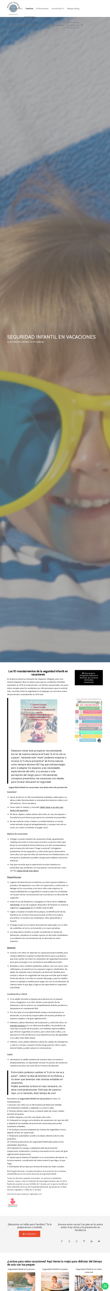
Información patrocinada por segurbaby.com (24, 1194)
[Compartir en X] (69, 1241)
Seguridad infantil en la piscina (21, 1269)
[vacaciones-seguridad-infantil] (89, 720)
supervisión (25, 907)
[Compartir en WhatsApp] (76, 1241)
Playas (10, 877)
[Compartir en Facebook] (61, 1241)
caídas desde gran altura (28, 870)
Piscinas (17, 877)
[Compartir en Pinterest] (84, 1241)
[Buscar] (82, 25)
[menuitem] (15, 8)
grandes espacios (18, 1025)
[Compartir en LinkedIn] (91, 1241)
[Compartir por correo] (99, 1241)
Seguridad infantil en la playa (55, 1269)
